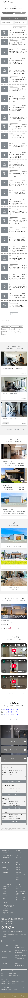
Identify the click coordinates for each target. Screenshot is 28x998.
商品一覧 (5, 903)
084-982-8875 (20, 965)
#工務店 (4, 334)
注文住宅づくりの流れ (21, 874)
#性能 (18, 331)
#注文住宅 (14, 326)
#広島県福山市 (6, 326)
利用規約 (14, 987)
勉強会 (4, 893)
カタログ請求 (6, 870)
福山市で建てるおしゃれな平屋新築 (8, 909)
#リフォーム (5, 329)
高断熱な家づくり (19, 886)
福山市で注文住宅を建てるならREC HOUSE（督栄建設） (13, 829)
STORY (4, 860)
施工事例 (18, 850)
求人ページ (5, 865)
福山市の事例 (18, 862)
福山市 (14, 975)
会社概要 (5, 853)
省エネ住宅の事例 (19, 860)
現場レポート (19, 869)
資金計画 (18, 877)
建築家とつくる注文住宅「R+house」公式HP (14, 931)
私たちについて (6, 850)
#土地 (12, 329)
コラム (17, 879)
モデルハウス (6, 886)
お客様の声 (18, 867)
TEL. (14, 781)
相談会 (4, 891)
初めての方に (6, 857)
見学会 (4, 889)
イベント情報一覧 (7, 884)
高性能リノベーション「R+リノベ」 (8, 913)
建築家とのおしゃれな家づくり (21, 900)
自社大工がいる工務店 (20, 897)
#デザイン (12, 331)
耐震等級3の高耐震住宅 (21, 891)
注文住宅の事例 (19, 852)
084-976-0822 (20, 952)
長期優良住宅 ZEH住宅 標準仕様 (21, 894)
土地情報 (5, 896)
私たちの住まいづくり (8, 855)
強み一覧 (18, 884)
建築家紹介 (18, 872)
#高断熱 (18, 329)
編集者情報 (3, 987)
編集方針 (9, 987)
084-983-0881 (7, 923)
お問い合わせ (6, 872)
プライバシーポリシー (22, 987)
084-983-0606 (20, 958)
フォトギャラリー (20, 864)
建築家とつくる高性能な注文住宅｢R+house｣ (8, 906)
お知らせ (5, 867)
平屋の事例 (18, 855)
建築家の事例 (18, 857)
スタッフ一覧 (6, 862)
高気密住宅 (18, 889)
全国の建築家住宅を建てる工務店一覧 (9, 989)
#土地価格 (4, 331)
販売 (4, 898)
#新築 (20, 326)
